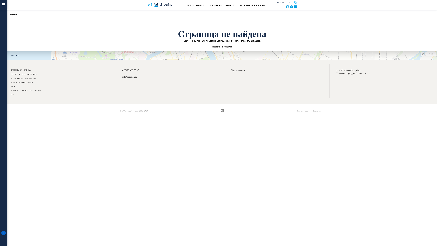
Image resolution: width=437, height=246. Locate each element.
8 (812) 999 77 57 (130, 70)
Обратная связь (238, 70)
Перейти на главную (222, 47)
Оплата (14, 95)
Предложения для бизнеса (252, 5)
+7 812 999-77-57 (283, 2)
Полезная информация (22, 82)
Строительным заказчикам (222, 5)
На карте (15, 56)
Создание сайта (303, 111)
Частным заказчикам (195, 5)
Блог (13, 86)
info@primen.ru (129, 77)
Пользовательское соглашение (26, 90)
